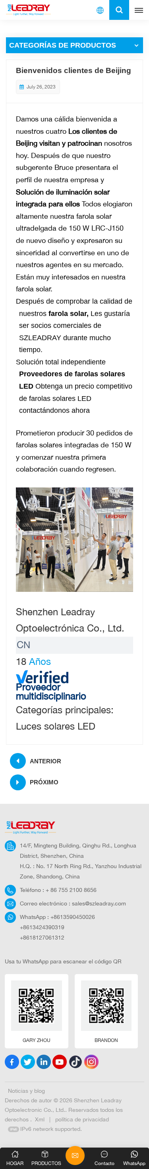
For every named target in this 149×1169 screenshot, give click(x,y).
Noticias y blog (26, 1090)
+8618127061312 (42, 937)
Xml (40, 1119)
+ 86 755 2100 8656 (71, 889)
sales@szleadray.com (99, 903)
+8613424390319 (42, 927)
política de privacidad (82, 1119)
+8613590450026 (72, 916)
